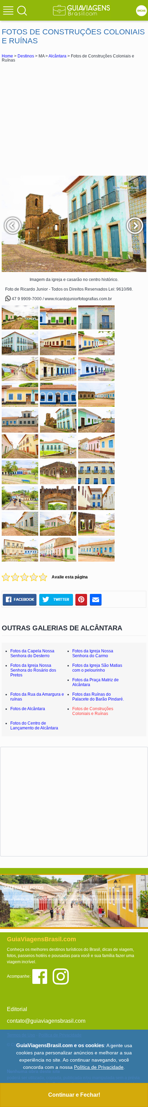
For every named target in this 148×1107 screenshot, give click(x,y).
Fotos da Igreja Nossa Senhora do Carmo (92, 653)
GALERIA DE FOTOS (23, 887)
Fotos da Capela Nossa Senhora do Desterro (32, 653)
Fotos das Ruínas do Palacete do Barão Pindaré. (98, 697)
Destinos (26, 56)
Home (7, 56)
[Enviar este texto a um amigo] (95, 599)
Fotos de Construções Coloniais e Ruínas (92, 711)
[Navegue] (9, 11)
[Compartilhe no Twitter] (56, 599)
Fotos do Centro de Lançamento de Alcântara (34, 725)
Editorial (17, 1009)
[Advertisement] (74, 119)
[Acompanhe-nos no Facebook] (42, 976)
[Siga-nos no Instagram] (62, 976)
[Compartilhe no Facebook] (19, 599)
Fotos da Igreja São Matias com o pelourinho (97, 668)
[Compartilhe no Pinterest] (81, 599)
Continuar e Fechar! (74, 1095)
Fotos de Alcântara (27, 708)
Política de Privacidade (99, 1067)
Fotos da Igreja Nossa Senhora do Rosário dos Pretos (33, 670)
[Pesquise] (22, 10)
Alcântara (57, 56)
